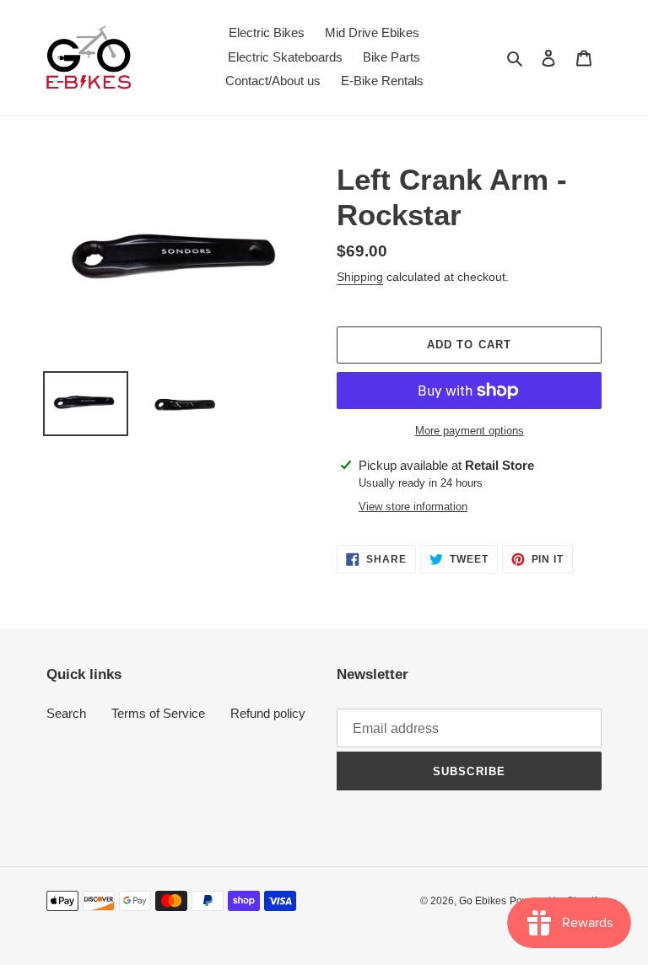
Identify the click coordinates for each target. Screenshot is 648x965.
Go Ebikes (482, 901)
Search (66, 713)
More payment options (469, 430)
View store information (413, 506)
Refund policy (267, 713)
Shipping (360, 276)
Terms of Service (158, 713)
